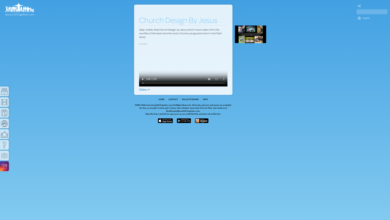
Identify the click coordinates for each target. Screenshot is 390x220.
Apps (205, 99)
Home (161, 99)
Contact (173, 99)
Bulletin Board (190, 99)
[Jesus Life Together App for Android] (184, 122)
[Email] (359, 6)
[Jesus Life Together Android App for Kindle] (202, 122)
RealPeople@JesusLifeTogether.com (183, 111)
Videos (143, 89)
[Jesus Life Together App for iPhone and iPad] (165, 122)
